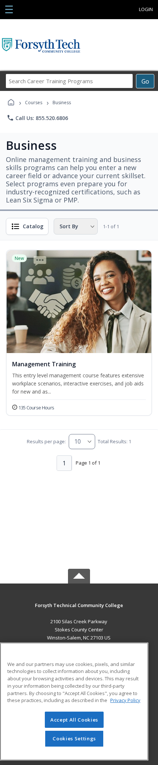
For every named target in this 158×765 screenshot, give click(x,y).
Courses (33, 102)
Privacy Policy (125, 700)
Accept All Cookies (74, 719)
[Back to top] (79, 610)
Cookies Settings (74, 738)
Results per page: (46, 441)
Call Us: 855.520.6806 (37, 117)
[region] (74, 701)
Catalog (33, 226)
